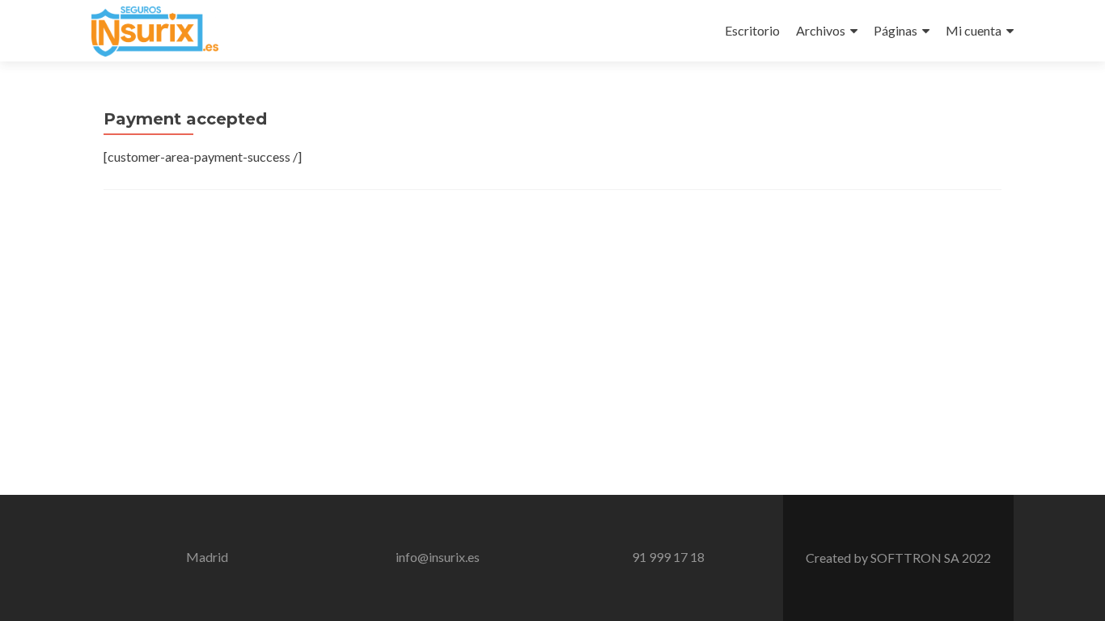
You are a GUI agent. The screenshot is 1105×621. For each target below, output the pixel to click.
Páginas (895, 30)
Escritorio (752, 30)
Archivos (820, 30)
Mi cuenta (973, 30)
